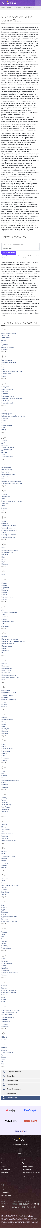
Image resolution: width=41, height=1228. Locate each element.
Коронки (4, 590)
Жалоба (4, 499)
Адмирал (4, 349)
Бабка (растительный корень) (12, 371)
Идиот (3, 557)
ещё (3, 351)
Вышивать (5, 400)
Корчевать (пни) (7, 597)
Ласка (3, 614)
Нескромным (6, 670)
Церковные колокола (9, 916)
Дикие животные (7, 447)
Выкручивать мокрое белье (11, 398)
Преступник (5, 729)
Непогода (5, 666)
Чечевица (4, 946)
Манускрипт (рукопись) (9, 639)
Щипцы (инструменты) (9, 992)
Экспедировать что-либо (10, 1010)
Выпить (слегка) (7, 403)
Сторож (4, 775)
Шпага (3, 959)
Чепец (3, 939)
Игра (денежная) (7, 552)
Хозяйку (4, 890)
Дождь (4, 452)
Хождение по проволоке (10, 885)
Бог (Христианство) (8, 362)
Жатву (3, 510)
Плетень (4, 731)
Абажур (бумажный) (8, 333)
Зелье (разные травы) (9, 535)
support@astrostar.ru (20, 1144)
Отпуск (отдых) (7, 695)
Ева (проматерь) (7, 469)
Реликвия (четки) (7, 749)
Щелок (3, 999)
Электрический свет (8, 1017)
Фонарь (4, 865)
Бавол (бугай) (6, 374)
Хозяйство (5, 892)
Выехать (4, 391)
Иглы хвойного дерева (9, 550)
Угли (2, 831)
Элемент (4, 1019)
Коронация (5, 588)
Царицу (4, 907)
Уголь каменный (7, 834)
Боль (3, 364)
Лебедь (4, 619)
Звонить (4, 523)
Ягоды (3, 1057)
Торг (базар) (5, 807)
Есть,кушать (6, 467)
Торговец (4, 811)
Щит (3, 1002)
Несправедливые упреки (10, 677)
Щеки (3, 997)
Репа (3, 755)
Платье (4, 717)
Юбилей (4, 1037)
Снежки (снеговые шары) (10, 780)
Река (3, 744)
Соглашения (5, 1192)
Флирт (3, 861)
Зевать (4, 532)
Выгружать (5, 387)
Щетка (3, 988)
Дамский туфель (7, 456)
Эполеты (4, 1024)
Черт (3, 934)
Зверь (3, 521)
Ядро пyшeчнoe (7, 1052)
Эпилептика (5, 1022)
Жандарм (4, 503)
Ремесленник (6, 751)
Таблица (4, 798)
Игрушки (4, 555)
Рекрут (4, 746)
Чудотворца (6, 948)
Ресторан (5, 758)
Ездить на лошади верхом (11, 481)
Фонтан (4, 867)
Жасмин (4, 508)
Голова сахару (6, 425)
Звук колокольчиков (8, 525)
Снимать (4, 787)
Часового (4, 932)
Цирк (3, 905)
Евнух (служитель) (8, 474)
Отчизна (4, 704)
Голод (3, 430)
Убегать (4, 824)
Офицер (4, 706)
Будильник (5, 367)
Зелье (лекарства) (8, 537)
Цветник (4, 919)
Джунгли (4, 445)
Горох (3, 420)
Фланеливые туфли (8, 856)
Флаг (3, 854)
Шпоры (4, 966)
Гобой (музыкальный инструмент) (13, 416)
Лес (2, 610)
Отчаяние (4, 697)
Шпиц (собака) (6, 963)
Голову (3, 427)
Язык (3, 1059)
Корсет (4, 592)
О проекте (4, 1189)
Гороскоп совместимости (29, 1163)
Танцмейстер (6, 805)
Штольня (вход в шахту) (10, 972)
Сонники (3, 1166)
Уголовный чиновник (8, 841)
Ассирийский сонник (14, 1072)
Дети (3, 443)
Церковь (4, 912)
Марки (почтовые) (7, 644)
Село (3, 771)
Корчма (4, 599)
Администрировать (8, 347)
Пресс (3, 724)
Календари (4, 1172)
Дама (3, 454)
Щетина (4, 985)
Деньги (4, 440)
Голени (3, 423)
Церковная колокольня (9, 921)
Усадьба (4, 838)
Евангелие (5, 472)
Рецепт (4, 760)
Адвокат (4, 345)
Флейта (4, 858)
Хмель (3, 880)
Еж (2, 479)
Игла (3, 548)
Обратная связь (6, 1195)
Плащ (3, 722)
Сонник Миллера (12, 1084)
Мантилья (4, 637)
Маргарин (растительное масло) (13, 641)
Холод (3, 894)
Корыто (4, 594)
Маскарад (5, 650)
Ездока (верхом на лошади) (11, 483)
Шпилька (4, 961)
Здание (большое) (8, 528)
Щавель (4, 995)
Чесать (4, 941)
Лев (2, 624)
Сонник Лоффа (12, 1080)
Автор (3, 340)
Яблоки (4, 1048)
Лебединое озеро (7, 621)
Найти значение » (9, 252)
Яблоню (4, 1050)
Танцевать (5, 809)
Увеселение (5, 829)
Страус (4, 782)
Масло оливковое (7, 653)
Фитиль (4, 851)
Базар (3, 376)
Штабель (4, 968)
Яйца (3, 1061)
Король (4, 583)
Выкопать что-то (7, 396)
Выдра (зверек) (7, 389)
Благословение (6, 360)
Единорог (4, 476)
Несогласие (5, 673)
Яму (2, 1064)
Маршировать (6, 646)
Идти (3, 561)
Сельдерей (5, 778)
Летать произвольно (9, 612)
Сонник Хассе (12, 1097)
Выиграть (4, 394)
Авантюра (5, 335)
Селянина (4, 785)
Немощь (4, 663)
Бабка (3, 369)
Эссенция (4, 1026)
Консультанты (5, 1169)
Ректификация (26, 1169)
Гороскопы (4, 1163)
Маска (3, 648)
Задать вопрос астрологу (29, 1176)
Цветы (3, 914)
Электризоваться (7, 1015)
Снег (3, 773)
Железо (4, 494)
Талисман (4, 802)
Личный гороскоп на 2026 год (31, 1172)
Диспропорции (6, 450)
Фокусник (4, 863)
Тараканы (4, 814)
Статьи (3, 1176)
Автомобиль (5, 338)
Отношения (5, 690)
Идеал (3, 559)
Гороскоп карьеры (27, 1166)
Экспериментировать (9, 1012)
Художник (5, 883)
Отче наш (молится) (8, 699)
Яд (2, 1054)
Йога (3, 575)
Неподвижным (6, 668)
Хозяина (4, 887)
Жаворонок (5, 496)
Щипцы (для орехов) (8, 990)
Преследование (7, 719)
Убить (3, 827)
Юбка (3, 1039)
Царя (3, 910)
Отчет (3, 702)
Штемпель (5, 970)
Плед (3, 726)
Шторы (4, 975)
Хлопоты (4, 878)
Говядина (4, 418)
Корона (4, 585)
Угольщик (4, 836)
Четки (3, 943)
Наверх (20, 1153)
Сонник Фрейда (12, 1093)
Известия (4, 564)
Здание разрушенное (9, 530)
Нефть (3, 680)
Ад (2, 342)
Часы (3, 936)
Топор (3, 800)
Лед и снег (5, 626)
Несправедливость (8, 675)
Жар (3, 506)
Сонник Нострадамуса (15, 1089)
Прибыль (4, 733)
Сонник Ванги (11, 1076)
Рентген (4, 753)
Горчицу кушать (7, 414)
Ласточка (4, 617)
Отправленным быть (8, 693)
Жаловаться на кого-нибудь (11, 501)
